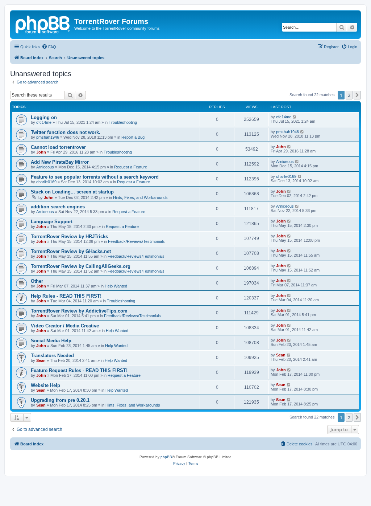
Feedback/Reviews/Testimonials (136, 241)
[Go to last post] (294, 117)
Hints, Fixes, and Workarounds (140, 197)
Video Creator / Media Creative (65, 326)
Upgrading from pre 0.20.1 (60, 400)
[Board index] (43, 23)
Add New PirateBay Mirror (60, 162)
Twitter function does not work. (65, 132)
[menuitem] (49, 46)
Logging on (44, 117)
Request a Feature (130, 167)
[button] (357, 95)
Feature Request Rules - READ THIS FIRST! (79, 370)
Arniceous (45, 167)
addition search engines (58, 206)
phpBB (166, 457)
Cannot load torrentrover (58, 147)
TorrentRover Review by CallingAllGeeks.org (80, 266)
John (41, 152)
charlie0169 (46, 182)
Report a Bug (133, 137)
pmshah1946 (47, 137)
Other (37, 281)
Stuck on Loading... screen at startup (72, 192)
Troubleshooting (123, 122)
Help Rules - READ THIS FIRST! (66, 296)
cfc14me (43, 122)
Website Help (45, 385)
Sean (41, 360)
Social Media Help (51, 340)
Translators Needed (52, 355)
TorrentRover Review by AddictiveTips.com (79, 311)
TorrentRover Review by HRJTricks (69, 236)
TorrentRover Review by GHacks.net (71, 251)
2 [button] (349, 95)
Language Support (51, 221)
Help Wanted (116, 286)
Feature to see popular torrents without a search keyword (95, 177)
